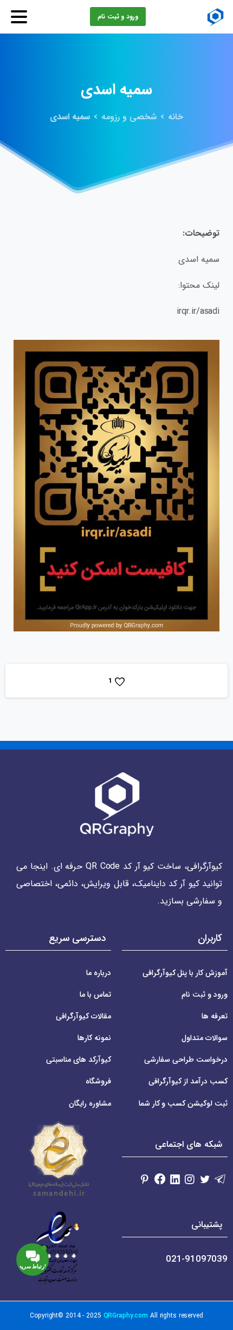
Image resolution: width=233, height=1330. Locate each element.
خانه (175, 117)
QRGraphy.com (125, 1315)
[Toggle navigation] (19, 17)
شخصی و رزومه (129, 117)
